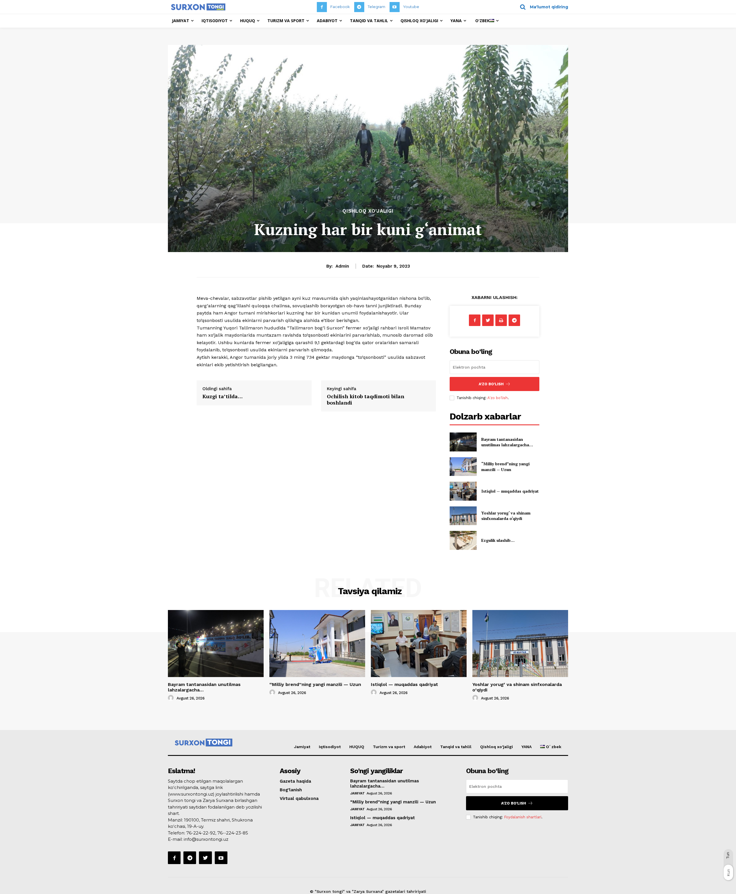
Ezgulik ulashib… (498, 540)
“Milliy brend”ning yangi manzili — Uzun (505, 466)
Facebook (340, 6)
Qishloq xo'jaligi (368, 211)
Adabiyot (423, 746)
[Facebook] (322, 7)
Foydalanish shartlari (522, 817)
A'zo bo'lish (497, 398)
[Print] (501, 320)
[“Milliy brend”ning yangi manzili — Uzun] (463, 466)
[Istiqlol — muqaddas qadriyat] (463, 491)
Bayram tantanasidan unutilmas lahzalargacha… (507, 442)
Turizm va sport (389, 746)
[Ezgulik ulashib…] (463, 540)
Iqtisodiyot (330, 746)
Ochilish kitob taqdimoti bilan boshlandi (365, 399)
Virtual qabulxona (299, 798)
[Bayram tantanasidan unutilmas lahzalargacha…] (463, 441)
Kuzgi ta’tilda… (222, 396)
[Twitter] (488, 320)
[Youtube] (395, 7)
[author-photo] (171, 698)
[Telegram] (359, 7)
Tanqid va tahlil (455, 746)
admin (342, 266)
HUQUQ (356, 746)
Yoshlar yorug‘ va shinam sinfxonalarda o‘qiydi (505, 515)
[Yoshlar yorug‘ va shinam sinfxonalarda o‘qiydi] (463, 515)
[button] (542, 7)
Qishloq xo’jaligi (496, 746)
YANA (527, 746)
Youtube (411, 6)
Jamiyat (302, 746)
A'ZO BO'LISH (491, 384)
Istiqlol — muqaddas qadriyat (510, 491)
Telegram (376, 6)
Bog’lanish (291, 789)
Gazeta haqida (295, 781)
